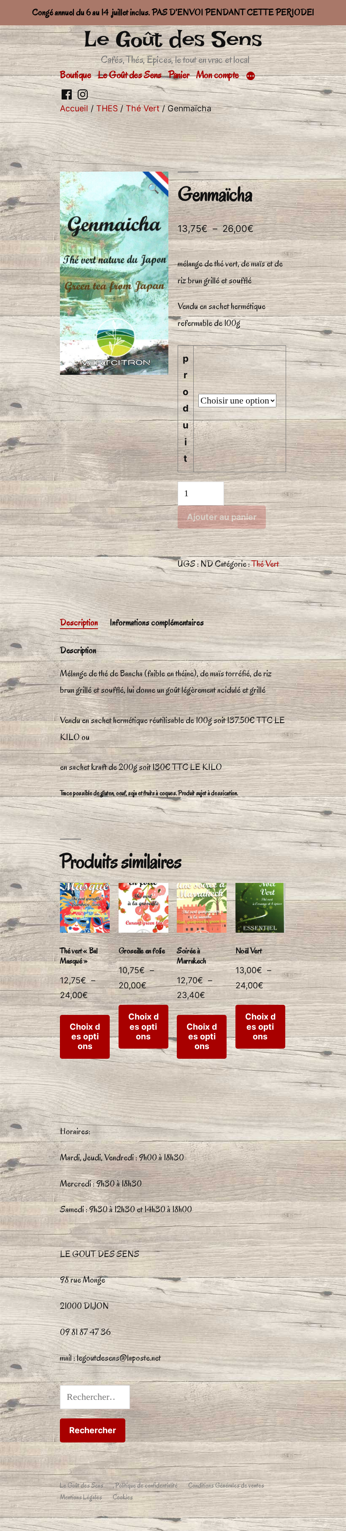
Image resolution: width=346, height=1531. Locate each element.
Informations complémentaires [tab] (157, 622)
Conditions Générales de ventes (226, 1485)
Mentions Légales (81, 1497)
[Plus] (251, 76)
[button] (153, 189)
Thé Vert (142, 108)
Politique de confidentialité (146, 1485)
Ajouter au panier (222, 517)
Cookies (123, 1497)
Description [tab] (79, 622)
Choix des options (85, 1037)
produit (186, 408)
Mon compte (217, 74)
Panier (178, 74)
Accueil (74, 108)
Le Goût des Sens (173, 39)
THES (107, 108)
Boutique (75, 74)
